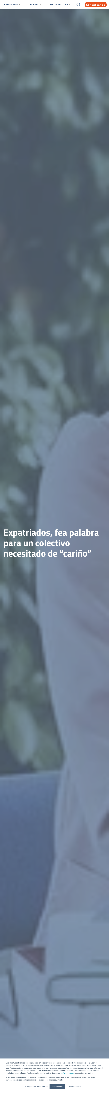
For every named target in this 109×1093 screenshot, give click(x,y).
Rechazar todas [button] (75, 1086)
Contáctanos (95, 4)
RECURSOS (34, 4)
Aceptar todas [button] (57, 1086)
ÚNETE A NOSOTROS (59, 4)
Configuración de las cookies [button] (36, 1086)
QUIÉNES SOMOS (10, 4)
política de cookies (67, 1073)
